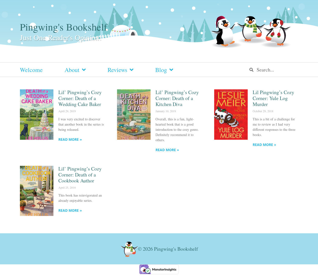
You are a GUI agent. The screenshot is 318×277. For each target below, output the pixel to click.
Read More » (70, 139)
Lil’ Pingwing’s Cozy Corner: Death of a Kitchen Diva (177, 98)
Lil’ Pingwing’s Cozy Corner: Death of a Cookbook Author (80, 174)
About (72, 70)
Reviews (117, 70)
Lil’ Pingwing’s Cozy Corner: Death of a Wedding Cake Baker (80, 98)
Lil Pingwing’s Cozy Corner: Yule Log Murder (273, 98)
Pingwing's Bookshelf (63, 26)
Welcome (31, 70)
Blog (161, 70)
